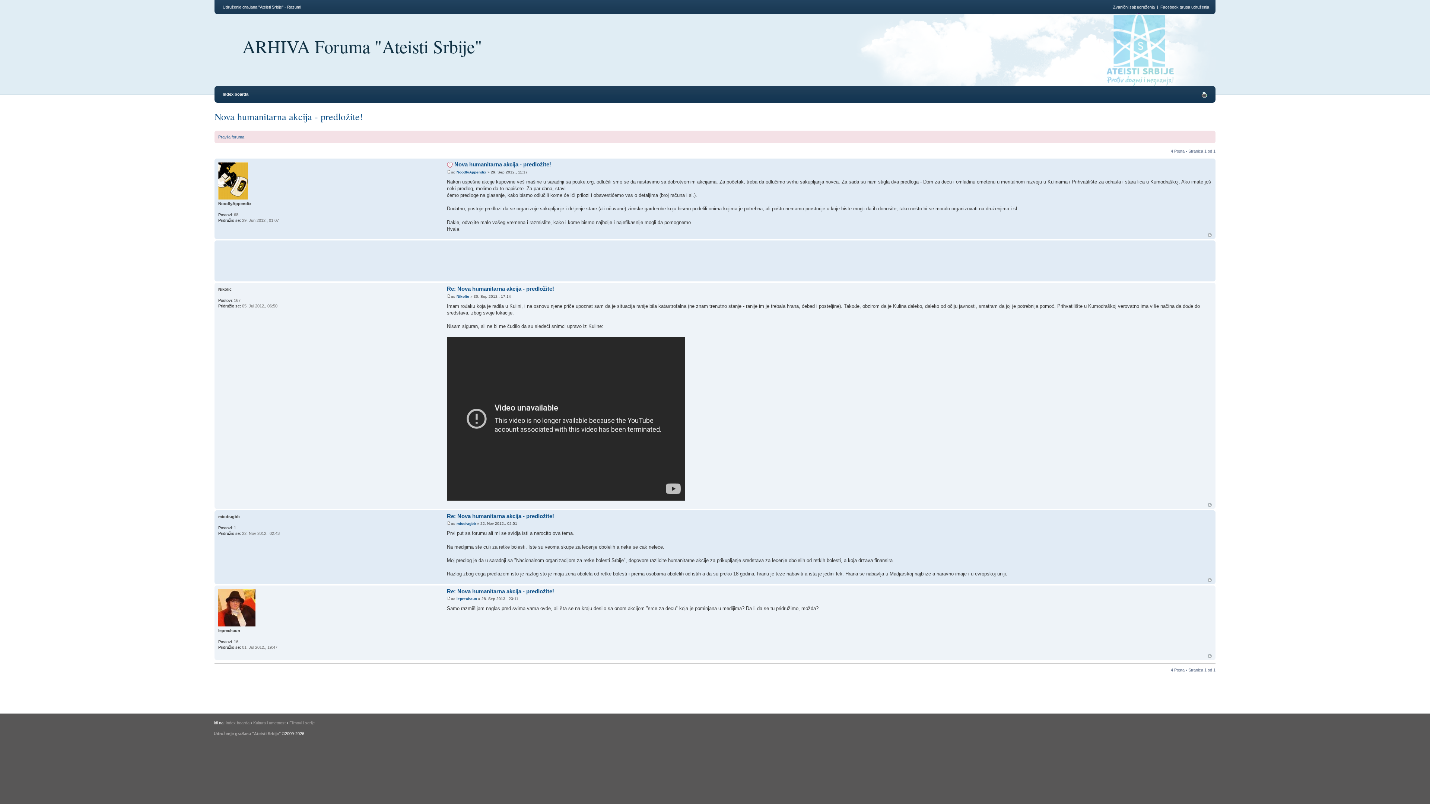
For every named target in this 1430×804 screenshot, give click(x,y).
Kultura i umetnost (269, 723)
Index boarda (235, 94)
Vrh (1210, 235)
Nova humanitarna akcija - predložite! (288, 116)
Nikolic (463, 296)
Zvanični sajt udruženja (1134, 7)
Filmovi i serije (302, 723)
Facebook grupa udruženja (1184, 7)
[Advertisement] (583, 260)
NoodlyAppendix (471, 172)
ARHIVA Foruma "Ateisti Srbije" (362, 46)
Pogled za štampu (1204, 95)
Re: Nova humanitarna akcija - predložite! (500, 288)
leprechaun (467, 599)
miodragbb (466, 523)
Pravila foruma (231, 137)
